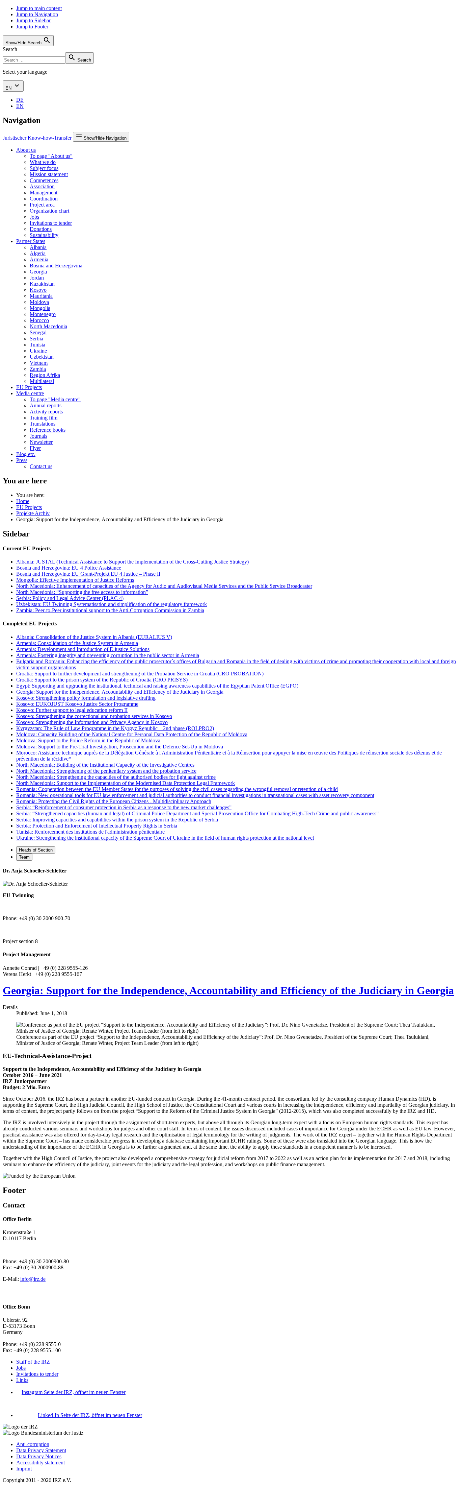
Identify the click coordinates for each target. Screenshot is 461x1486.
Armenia (39, 259)
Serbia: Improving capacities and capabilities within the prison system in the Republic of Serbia (117, 819)
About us (26, 150)
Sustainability (44, 235)
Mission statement (49, 174)
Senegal (38, 332)
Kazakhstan (42, 284)
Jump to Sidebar (33, 20)
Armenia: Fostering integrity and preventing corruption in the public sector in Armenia (107, 655)
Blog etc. (25, 454)
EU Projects (29, 387)
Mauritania (41, 296)
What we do (43, 162)
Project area (42, 205)
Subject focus (44, 168)
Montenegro (43, 314)
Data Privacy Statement (41, 1450)
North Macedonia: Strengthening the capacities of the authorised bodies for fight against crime (116, 777)
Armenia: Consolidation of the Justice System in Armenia (77, 643)
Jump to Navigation (37, 14)
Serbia (36, 338)
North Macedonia (48, 326)
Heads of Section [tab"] (36, 850)
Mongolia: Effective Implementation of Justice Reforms (75, 580)
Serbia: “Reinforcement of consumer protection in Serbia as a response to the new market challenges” (124, 807)
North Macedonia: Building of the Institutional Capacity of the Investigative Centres (105, 765)
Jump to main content (39, 8)
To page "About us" (51, 156)
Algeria (38, 253)
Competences (44, 180)
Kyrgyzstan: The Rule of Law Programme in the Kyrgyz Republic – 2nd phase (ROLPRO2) (115, 728)
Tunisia (37, 344)
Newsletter (41, 442)
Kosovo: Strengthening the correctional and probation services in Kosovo (94, 716)
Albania (38, 247)
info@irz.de (33, 1279)
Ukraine (38, 351)
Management (43, 192)
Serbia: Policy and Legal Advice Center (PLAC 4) (70, 598)
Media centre (30, 393)
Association (42, 186)
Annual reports (45, 405)
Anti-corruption (32, 1444)
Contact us (41, 466)
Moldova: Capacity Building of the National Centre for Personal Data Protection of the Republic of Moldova (131, 734)
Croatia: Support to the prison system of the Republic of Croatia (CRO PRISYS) (102, 679)
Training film (43, 418)
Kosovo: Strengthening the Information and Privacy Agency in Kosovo (92, 722)
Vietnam (39, 363)
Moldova (39, 302)
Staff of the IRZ (33, 1362)
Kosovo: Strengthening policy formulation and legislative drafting (86, 698)
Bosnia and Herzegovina (56, 265)
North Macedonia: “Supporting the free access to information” (82, 592)
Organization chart (49, 211)
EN (9, 88)
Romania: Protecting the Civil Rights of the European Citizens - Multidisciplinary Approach (113, 801)
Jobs (34, 217)
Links (22, 1380)
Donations (41, 229)
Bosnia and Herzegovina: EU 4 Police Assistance (68, 568)
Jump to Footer (32, 26)
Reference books (47, 430)
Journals (38, 436)
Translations (42, 424)
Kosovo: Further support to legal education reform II (72, 710)
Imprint (24, 1468)
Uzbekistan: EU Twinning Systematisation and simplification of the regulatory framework (111, 604)
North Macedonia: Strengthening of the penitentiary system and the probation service (106, 771)
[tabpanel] (230, 906)
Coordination (44, 198)
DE (20, 100)
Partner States (30, 241)
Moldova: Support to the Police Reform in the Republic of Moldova (88, 740)
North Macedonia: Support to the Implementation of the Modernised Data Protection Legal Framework (125, 783)
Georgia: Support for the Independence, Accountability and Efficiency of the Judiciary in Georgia (119, 692)
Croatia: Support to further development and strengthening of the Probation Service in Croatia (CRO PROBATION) (140, 673)
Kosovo (38, 290)
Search (10, 49)
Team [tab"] (24, 857)
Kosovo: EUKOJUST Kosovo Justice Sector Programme (77, 704)
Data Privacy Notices (38, 1456)
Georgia (38, 271)
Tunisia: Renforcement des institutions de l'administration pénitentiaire (90, 832)
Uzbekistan (42, 357)
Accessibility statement (40, 1462)
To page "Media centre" (55, 399)
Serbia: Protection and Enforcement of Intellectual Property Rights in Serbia (96, 826)
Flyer (35, 448)
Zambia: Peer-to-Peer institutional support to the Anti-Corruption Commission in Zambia (110, 610)
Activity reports (46, 411)
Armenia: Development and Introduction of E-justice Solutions (83, 649)
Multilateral (42, 381)
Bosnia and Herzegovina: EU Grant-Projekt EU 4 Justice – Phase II (88, 574)
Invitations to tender (51, 223)
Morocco (39, 320)
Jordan (37, 278)
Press (21, 460)
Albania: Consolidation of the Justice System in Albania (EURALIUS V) (94, 637)
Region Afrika (45, 375)
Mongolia (40, 308)
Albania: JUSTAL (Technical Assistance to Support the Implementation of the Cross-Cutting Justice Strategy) (132, 562)
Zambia (38, 369)
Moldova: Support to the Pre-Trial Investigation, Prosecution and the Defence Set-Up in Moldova (119, 746)
